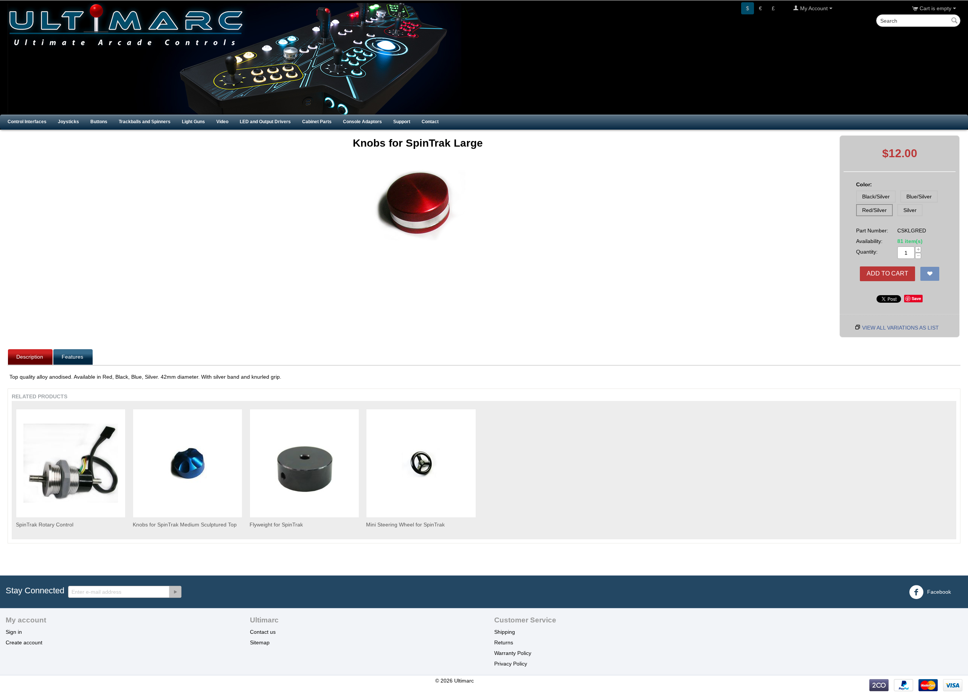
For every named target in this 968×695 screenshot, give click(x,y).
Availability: (869, 241)
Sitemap (260, 642)
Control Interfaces (27, 121)
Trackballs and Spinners (145, 121)
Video (222, 121)
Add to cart (887, 273)
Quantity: (867, 252)
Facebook (938, 592)
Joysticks (68, 121)
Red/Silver (874, 210)
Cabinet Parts (317, 121)
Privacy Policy (510, 664)
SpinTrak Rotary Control (44, 525)
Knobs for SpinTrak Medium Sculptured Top (185, 525)
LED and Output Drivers (265, 121)
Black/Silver (876, 196)
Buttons (98, 121)
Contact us (263, 632)
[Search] (955, 21)
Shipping (504, 632)
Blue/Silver (919, 196)
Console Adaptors (362, 121)
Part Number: (872, 231)
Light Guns (193, 121)
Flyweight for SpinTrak (276, 525)
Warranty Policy (512, 653)
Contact (430, 121)
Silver (910, 210)
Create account (24, 642)
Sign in (14, 632)
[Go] (175, 591)
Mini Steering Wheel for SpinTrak (405, 525)
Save (916, 298)
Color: (864, 184)
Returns (503, 642)
